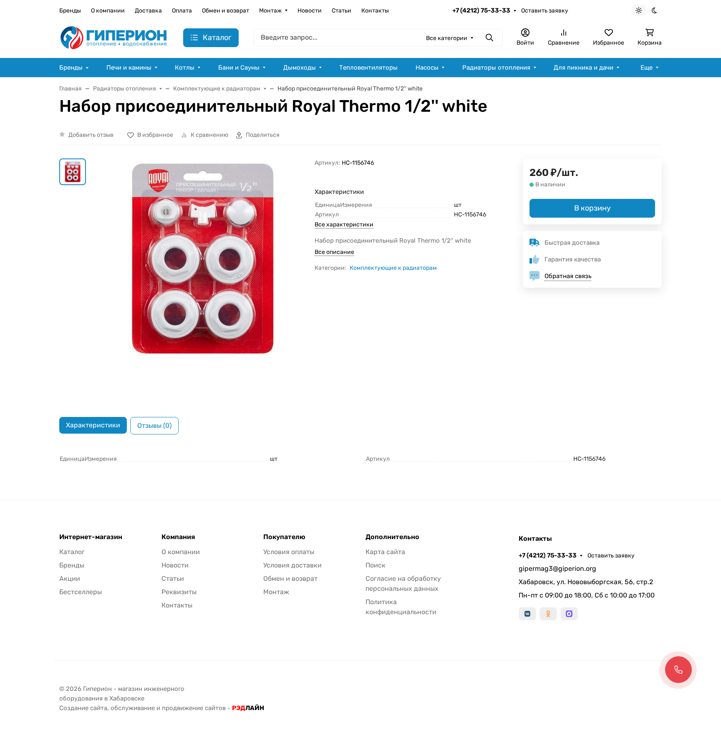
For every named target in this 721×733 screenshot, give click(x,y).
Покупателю (284, 537)
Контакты (375, 10)
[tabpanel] (360, 459)
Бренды (70, 10)
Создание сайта (83, 708)
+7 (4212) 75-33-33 (481, 10)
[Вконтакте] (527, 613)
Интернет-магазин (90, 537)
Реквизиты (179, 592)
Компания (178, 537)
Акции (69, 578)
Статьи (341, 10)
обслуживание (133, 708)
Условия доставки (292, 565)
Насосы (427, 67)
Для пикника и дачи (583, 67)
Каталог (72, 552)
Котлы (184, 67)
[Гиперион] (114, 37)
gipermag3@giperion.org (557, 568)
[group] (202, 281)
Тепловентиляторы (368, 67)
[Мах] (569, 613)
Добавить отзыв (90, 134)
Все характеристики (344, 224)
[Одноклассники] (548, 613)
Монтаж (270, 10)
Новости (309, 10)
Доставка (148, 10)
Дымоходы (299, 67)
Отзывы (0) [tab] (154, 425)
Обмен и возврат (225, 10)
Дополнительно (392, 537)
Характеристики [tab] (93, 425)
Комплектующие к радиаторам (393, 267)
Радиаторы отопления (496, 67)
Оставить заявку (544, 10)
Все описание (334, 252)
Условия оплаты (288, 552)
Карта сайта (385, 552)
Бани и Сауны (239, 67)
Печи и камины (128, 67)
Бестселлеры (80, 592)
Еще (646, 67)
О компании (108, 10)
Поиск (376, 565)
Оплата (182, 10)
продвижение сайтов (194, 708)
